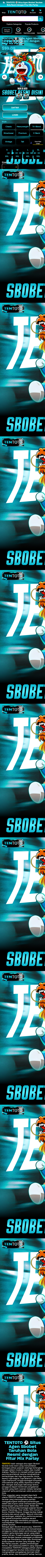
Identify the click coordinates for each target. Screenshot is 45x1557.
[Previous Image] (4, 77)
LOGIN (15, 115)
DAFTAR (15, 108)
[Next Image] (40, 77)
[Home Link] (17, 12)
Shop (4, 12)
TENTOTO (6, 1464)
